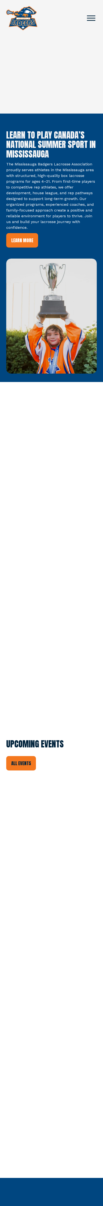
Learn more (22, 240)
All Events (21, 763)
